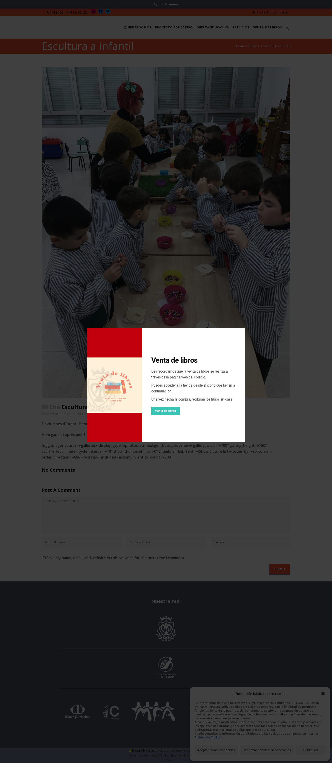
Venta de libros (165, 411)
